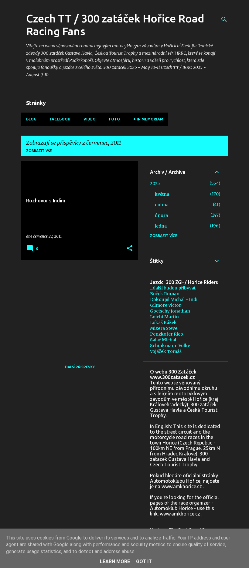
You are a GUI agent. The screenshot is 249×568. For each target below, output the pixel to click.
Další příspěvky (80, 367)
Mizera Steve (163, 328)
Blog (31, 119)
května (162, 194)
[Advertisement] (77, 307)
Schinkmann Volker (171, 345)
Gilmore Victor (165, 305)
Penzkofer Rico (166, 334)
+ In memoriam (148, 119)
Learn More (115, 561)
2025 (155, 183)
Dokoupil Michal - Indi (173, 299)
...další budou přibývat (173, 288)
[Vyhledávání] (224, 19)
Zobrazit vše (39, 151)
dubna (162, 205)
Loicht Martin (164, 317)
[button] (129, 249)
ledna (161, 226)
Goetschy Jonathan (170, 311)
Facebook (60, 119)
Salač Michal (163, 340)
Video (90, 119)
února (161, 215)
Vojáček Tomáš (166, 351)
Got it (144, 561)
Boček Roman (164, 293)
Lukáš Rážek (163, 322)
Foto (114, 119)
